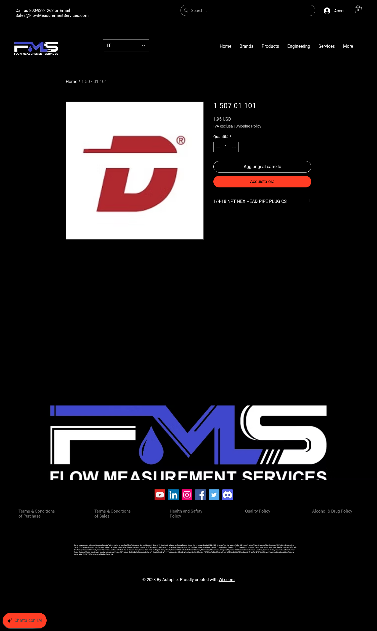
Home (71, 81)
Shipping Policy (248, 126)
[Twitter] (214, 494)
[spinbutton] (226, 147)
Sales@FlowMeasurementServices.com (52, 15)
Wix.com (227, 579)
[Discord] (227, 494)
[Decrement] (217, 147)
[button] (358, 9)
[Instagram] (187, 494)
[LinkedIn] (173, 494)
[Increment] (234, 147)
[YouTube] (160, 494)
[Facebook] (200, 494)
